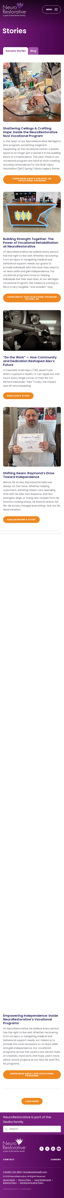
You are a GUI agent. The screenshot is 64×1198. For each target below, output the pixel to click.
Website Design (10, 1188)
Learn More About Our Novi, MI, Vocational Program (32, 179)
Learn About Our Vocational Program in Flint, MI (32, 297)
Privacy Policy (24, 1180)
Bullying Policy (10, 1182)
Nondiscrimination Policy (31, 1182)
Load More (34, 1101)
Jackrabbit (26, 1188)
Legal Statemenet (42, 1180)
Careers (56, 1159)
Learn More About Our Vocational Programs (32, 1074)
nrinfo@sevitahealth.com (35, 1172)
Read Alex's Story (18, 395)
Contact (9, 1159)
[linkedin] (53, 1149)
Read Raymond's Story (21, 519)
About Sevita (9, 1180)
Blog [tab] (33, 51)
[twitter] (47, 1149)
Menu (49, 9)
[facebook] (41, 1149)
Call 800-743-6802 (12, 1172)
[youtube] (59, 1149)
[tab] (15, 51)
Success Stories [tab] (15, 51)
